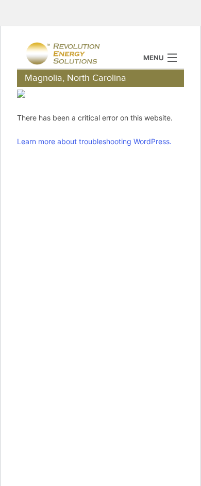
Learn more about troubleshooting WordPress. (94, 141)
